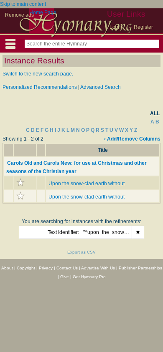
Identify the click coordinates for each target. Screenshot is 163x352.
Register (143, 27)
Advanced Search (100, 87)
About (7, 268)
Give (64, 276)
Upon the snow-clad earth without (86, 183)
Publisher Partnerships (140, 268)
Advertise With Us (98, 268)
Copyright (26, 268)
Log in (117, 27)
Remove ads (19, 15)
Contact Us (67, 268)
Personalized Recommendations (40, 87)
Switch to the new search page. (38, 74)
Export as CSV (81, 252)
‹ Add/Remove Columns (132, 139)
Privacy (46, 268)
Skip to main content (23, 4)
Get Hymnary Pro (89, 276)
